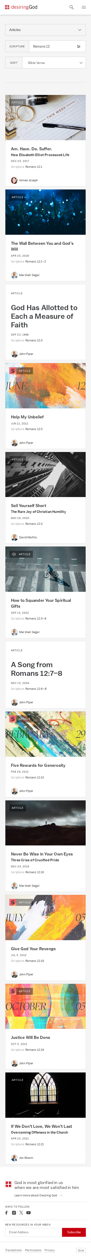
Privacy (50, 1250)
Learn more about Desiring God (36, 1195)
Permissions (33, 1250)
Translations (13, 1250)
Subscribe (74, 1232)
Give (81, 1250)
